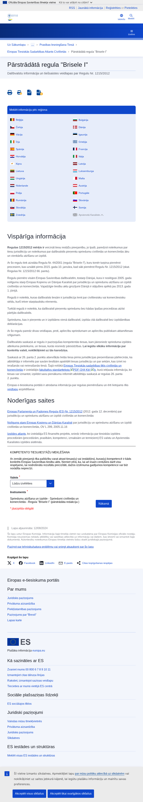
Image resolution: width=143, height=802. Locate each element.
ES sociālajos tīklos (19, 703)
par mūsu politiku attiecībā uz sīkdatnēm (99, 773)
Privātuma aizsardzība (21, 603)
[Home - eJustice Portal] (12, 17)
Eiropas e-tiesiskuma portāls (33, 580)
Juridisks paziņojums (20, 598)
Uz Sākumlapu (16, 44)
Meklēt (131, 18)
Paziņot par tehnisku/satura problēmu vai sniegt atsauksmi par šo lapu (50, 546)
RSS (72, 8)
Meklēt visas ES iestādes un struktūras (31, 755)
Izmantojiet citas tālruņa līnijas (25, 675)
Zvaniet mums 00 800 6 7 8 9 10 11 (29, 669)
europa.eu (38, 650)
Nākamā (104, 503)
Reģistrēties (113, 7)
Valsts (14, 477)
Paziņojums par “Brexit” (21, 614)
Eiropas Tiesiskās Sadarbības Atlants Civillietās (36, 51)
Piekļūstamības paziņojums (24, 609)
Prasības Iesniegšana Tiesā (57, 44)
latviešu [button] (121, 19)
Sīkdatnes (13, 737)
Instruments (18, 492)
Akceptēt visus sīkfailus (29, 793)
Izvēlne (131, 34)
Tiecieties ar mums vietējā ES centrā (29, 686)
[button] (12, 563)
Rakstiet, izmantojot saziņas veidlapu (30, 680)
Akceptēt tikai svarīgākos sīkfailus (71, 793)
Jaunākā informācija (90, 8)
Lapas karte (14, 620)
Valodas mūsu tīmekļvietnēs (24, 721)
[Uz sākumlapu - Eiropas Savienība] (19, 642)
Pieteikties (131, 7)
